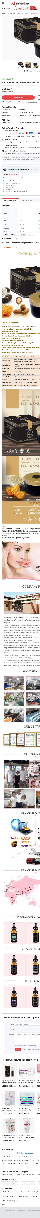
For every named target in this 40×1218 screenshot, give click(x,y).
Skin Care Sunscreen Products (27, 1160)
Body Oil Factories (8, 1192)
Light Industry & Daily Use (13, 13)
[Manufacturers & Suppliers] (20, 3)
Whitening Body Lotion (28, 1183)
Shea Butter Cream (8, 1196)
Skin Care (24, 13)
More (3, 1204)
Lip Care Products (7, 1157)
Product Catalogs (28, 1153)
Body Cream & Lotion (34, 13)
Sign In (5, 192)
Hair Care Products (24, 1163)
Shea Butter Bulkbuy (9, 1201)
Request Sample (32, 102)
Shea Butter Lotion (23, 1196)
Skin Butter (36, 1196)
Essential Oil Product (25, 1157)
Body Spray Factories (24, 1192)
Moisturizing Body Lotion (10, 1183)
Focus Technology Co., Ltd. (23, 1210)
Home (3, 13)
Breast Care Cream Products (10, 1160)
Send (17, 1049)
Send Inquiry (18, 97)
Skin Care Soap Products (9, 1163)
